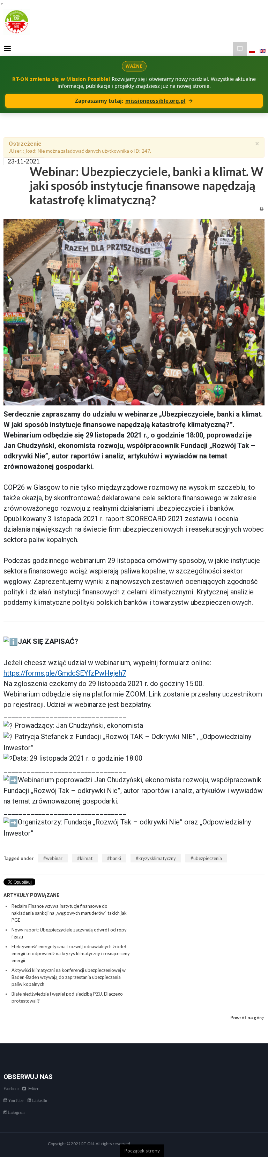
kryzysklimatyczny (157, 858)
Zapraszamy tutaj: (130, 100)
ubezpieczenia (207, 858)
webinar (54, 858)
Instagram (15, 1112)
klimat (86, 858)
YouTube (15, 1100)
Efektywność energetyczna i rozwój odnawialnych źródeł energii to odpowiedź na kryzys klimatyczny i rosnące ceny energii (71, 953)
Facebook (11, 1089)
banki (115, 858)
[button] (134, 843)
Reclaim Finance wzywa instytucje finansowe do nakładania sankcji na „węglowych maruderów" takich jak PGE (69, 913)
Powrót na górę (247, 1017)
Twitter (32, 1089)
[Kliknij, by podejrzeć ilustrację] (134, 311)
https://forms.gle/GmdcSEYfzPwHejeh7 (64, 673)
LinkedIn (39, 1100)
